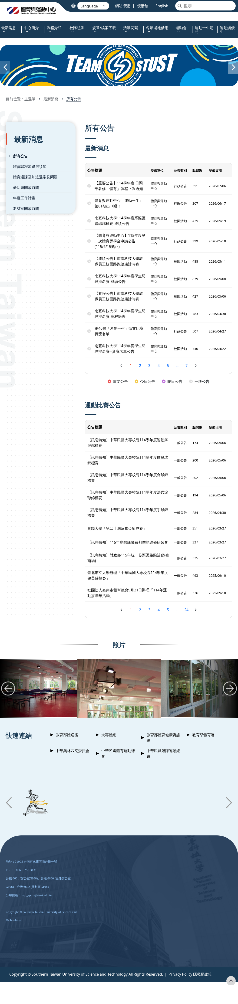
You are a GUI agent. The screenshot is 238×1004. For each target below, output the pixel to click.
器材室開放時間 (26, 208)
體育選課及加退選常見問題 (35, 177)
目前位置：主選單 (21, 99)
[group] (119, 688)
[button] (5, 67)
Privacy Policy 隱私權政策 (190, 974)
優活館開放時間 (26, 187)
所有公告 (73, 98)
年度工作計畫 (24, 197)
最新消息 (50, 99)
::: (1, 25)
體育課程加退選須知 (29, 166)
